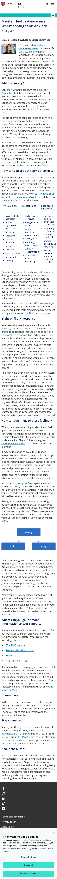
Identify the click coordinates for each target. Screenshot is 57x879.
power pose (20, 483)
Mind (9, 655)
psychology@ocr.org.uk (14, 733)
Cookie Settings (28, 857)
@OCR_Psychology (24, 737)
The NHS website (15, 645)
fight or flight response (14, 335)
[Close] (53, 832)
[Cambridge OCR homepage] (12, 5)
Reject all (28, 865)
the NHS (29, 313)
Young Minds (8, 93)
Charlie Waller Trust (17, 660)
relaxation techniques (13, 443)
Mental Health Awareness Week (32, 47)
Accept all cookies (28, 873)
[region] (28, 853)
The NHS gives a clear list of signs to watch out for (27, 195)
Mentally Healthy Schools (20, 650)
